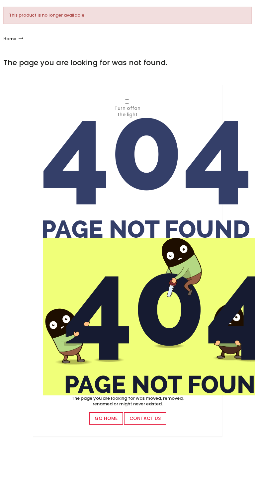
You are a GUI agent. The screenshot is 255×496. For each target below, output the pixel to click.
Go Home (106, 418)
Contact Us (145, 418)
